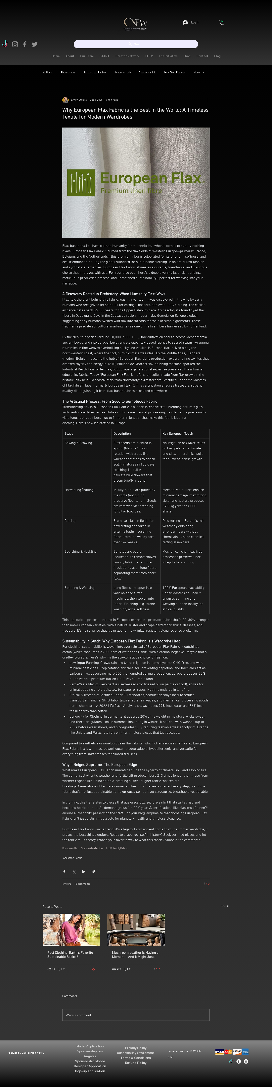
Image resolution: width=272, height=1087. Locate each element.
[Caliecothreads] (231, 1061)
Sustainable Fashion (95, 72)
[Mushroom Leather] (136, 930)
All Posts (47, 72)
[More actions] (207, 100)
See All (225, 906)
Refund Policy (136, 1063)
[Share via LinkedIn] (84, 872)
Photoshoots (68, 72)
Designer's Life (147, 72)
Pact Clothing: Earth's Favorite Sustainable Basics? (70, 955)
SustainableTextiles (92, 848)
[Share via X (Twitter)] (74, 872)
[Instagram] (15, 44)
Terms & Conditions (135, 1058)
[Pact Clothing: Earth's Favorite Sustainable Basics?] (71, 930)
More (197, 72)
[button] (222, 22)
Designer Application (90, 1066)
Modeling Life (123, 72)
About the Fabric (72, 858)
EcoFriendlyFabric (117, 848)
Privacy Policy (136, 1048)
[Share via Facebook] (64, 872)
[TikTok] (5, 44)
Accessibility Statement (136, 1053)
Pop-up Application (90, 1071)
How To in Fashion (175, 72)
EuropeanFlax (70, 848)
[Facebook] (25, 44)
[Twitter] (34, 44)
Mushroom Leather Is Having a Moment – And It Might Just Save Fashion (135, 955)
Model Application (90, 1046)
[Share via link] (93, 872)
